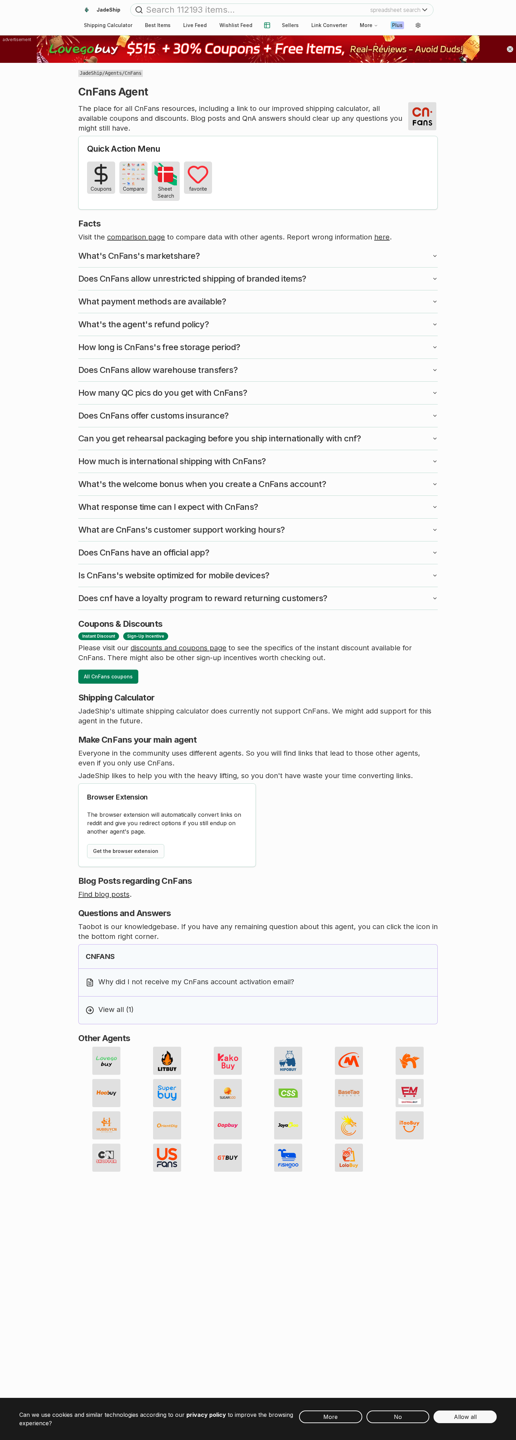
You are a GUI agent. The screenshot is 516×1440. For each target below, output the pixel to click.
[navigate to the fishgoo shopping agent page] (288, 1158)
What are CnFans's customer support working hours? (181, 530)
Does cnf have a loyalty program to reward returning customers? (203, 598)
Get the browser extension (125, 851)
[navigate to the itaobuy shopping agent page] (410, 1125)
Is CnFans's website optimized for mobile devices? (174, 575)
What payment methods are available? (152, 301)
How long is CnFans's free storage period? (159, 347)
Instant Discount (98, 636)
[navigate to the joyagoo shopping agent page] (288, 1125)
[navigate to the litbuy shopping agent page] (167, 1061)
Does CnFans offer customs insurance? (153, 415)
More (366, 25)
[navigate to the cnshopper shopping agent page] (106, 1158)
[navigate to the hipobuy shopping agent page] (288, 1061)
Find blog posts (104, 894)
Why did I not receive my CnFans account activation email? (196, 982)
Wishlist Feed (235, 25)
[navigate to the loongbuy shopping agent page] (349, 1125)
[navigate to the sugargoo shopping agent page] (228, 1093)
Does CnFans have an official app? (143, 552)
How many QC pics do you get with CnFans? (162, 393)
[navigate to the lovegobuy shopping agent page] (106, 1061)
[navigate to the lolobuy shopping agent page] (349, 1158)
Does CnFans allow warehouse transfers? (158, 370)
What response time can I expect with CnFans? (168, 507)
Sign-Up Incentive (145, 636)
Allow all (465, 1416)
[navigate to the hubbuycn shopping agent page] (106, 1125)
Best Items (158, 25)
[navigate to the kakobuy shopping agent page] (228, 1061)
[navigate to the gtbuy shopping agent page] (228, 1158)
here (382, 237)
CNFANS (100, 956)
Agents (113, 73)
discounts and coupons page (178, 648)
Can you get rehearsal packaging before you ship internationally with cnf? (219, 438)
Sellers (290, 25)
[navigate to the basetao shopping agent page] (349, 1093)
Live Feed (195, 25)
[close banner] (510, 49)
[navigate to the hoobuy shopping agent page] (106, 1093)
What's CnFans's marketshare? (139, 256)
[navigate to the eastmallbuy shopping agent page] (410, 1093)
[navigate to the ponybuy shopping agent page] (410, 1061)
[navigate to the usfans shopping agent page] (167, 1158)
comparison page (136, 237)
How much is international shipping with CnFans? (172, 461)
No (398, 1416)
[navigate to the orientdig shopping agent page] (167, 1125)
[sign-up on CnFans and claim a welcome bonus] (422, 116)
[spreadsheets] (267, 25)
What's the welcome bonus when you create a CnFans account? (202, 484)
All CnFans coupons (108, 676)
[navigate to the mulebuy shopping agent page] (349, 1061)
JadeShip (91, 73)
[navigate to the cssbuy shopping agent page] (288, 1093)
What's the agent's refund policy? (143, 324)
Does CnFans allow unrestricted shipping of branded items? (192, 279)
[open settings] (418, 25)
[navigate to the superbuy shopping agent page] (167, 1093)
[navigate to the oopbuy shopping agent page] (228, 1125)
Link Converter (329, 25)
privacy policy (206, 1414)
